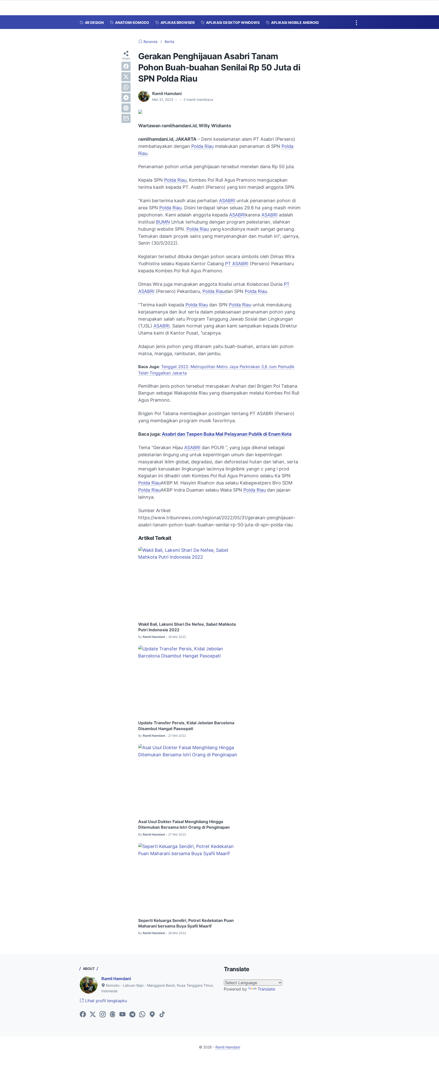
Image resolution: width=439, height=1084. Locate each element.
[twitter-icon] (93, 1014)
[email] (126, 118)
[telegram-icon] (132, 1014)
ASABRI (227, 200)
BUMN (163, 222)
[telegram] (126, 97)
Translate (266, 989)
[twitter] (126, 76)
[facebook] (126, 66)
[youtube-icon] (122, 1014)
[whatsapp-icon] (142, 1014)
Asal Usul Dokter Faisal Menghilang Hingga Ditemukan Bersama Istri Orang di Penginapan (184, 824)
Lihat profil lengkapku (105, 1000)
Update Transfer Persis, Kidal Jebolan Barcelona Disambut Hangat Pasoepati (186, 725)
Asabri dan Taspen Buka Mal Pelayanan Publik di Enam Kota (226, 434)
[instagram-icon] (103, 1014)
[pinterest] (126, 108)
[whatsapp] (126, 87)
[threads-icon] (112, 1014)
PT (228, 263)
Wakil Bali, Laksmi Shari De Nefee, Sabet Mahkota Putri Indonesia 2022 (187, 627)
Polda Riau (202, 146)
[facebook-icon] (83, 1014)
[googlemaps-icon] (152, 1014)
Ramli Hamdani (116, 978)
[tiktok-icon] (162, 1014)
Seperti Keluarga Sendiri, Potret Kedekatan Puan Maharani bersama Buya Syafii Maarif (186, 923)
